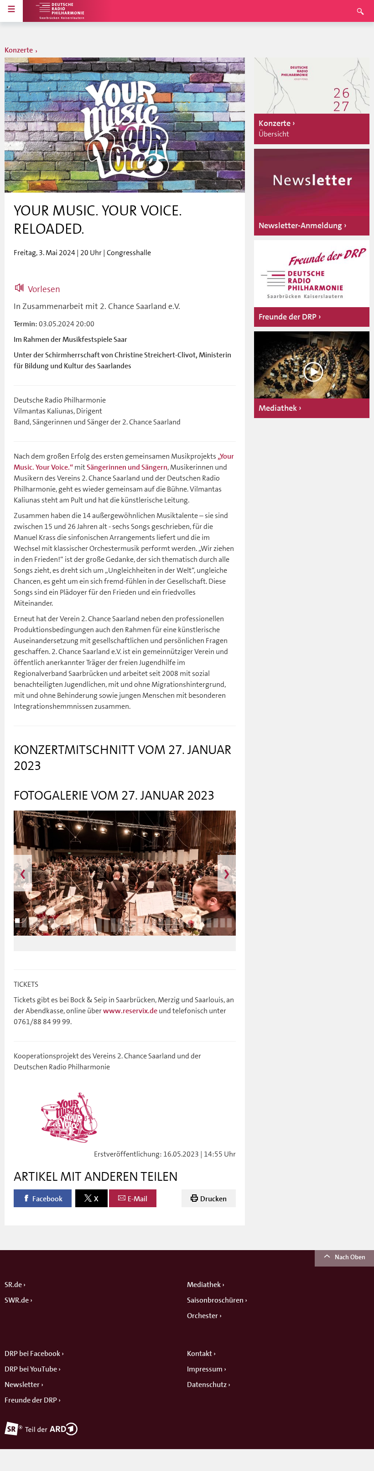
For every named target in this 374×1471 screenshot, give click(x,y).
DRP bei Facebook (32, 1353)
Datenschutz (207, 1384)
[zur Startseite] (59, 11)
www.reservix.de (130, 1011)
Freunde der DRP (31, 1400)
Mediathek (204, 1284)
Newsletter (22, 1384)
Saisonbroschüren (215, 1300)
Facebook (47, 1199)
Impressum (205, 1369)
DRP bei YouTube (31, 1369)
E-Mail (137, 1199)
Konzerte (19, 50)
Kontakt (199, 1353)
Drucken (213, 1199)
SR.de (13, 1284)
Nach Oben (350, 1257)
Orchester (202, 1315)
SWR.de (17, 1300)
